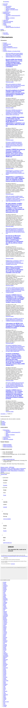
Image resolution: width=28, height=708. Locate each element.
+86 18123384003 (7, 518)
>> (6, 413)
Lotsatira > (4, 413)
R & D (7, 10)
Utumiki (5, 24)
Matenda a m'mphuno (10, 17)
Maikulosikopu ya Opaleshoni (7, 469)
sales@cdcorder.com (7, 542)
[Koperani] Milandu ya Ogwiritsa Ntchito (11, 51)
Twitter (4, 495)
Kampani (5, 5)
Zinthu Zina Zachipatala (8, 21)
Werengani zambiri (9, 81)
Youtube (5, 530)
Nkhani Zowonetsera (7, 445)
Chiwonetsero (8, 6)
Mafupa (7, 19)
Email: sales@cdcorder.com (9, 459)
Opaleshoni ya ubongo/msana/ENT (13, 15)
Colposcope (5, 20)
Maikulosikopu (6, 13)
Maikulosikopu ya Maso (5, 470)
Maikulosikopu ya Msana (18, 469)
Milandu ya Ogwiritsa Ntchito (12, 9)
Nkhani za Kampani (7, 444)
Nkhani (4, 23)
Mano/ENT (8, 14)
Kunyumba (5, 3)
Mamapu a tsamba (4, 467)
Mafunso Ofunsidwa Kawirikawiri (13, 27)
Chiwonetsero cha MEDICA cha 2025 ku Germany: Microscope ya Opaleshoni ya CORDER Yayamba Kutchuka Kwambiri (15, 325)
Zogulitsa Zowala (6, 12)
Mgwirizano (8, 26)
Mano (7, 16)
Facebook (5, 485)
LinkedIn (5, 507)
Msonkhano (8, 7)
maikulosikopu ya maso (5, 468)
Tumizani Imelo (4, 474)
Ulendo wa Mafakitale (10, 8)
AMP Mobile (11, 467)
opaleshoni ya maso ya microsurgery (18, 468)
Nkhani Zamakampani (7, 446)
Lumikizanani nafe (7, 22)
